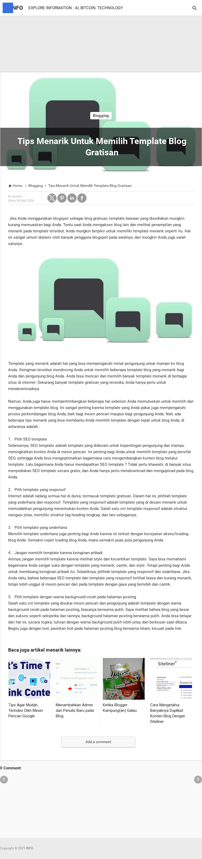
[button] (52, 198)
